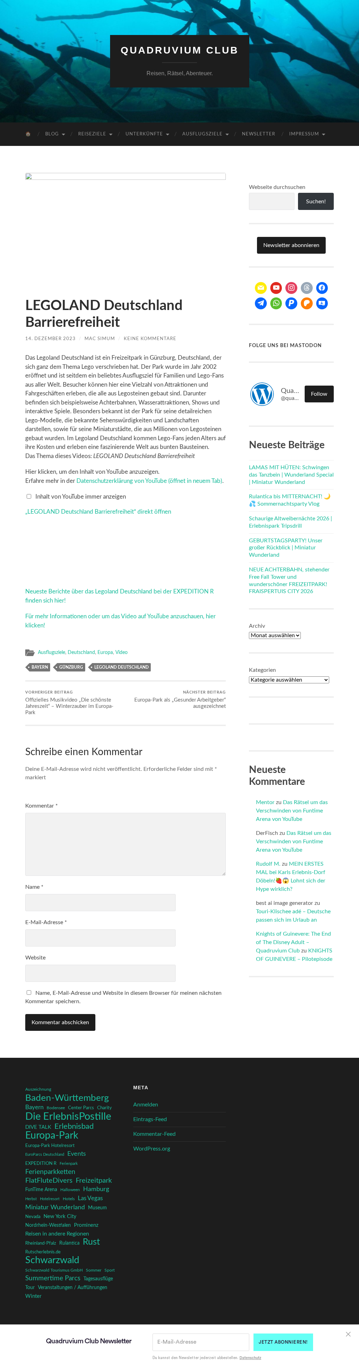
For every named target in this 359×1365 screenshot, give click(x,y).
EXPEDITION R (40, 1163)
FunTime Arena (41, 1189)
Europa (105, 652)
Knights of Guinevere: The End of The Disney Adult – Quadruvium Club (293, 942)
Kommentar (41, 806)
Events (76, 1154)
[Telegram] (261, 303)
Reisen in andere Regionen (57, 1234)
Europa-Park (51, 1136)
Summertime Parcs (52, 1278)
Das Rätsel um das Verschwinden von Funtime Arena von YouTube (292, 811)
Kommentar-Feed (154, 1134)
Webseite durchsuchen (277, 187)
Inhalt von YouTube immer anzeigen (80, 497)
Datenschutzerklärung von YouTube (149, 481)
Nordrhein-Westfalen (48, 1225)
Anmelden (145, 1104)
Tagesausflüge (98, 1278)
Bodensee (56, 1108)
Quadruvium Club (180, 50)
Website (35, 958)
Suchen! (316, 201)
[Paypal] (291, 303)
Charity (104, 1107)
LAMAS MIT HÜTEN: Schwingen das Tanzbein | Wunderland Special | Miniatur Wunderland (291, 475)
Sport (109, 1270)
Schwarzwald (52, 1260)
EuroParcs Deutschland (44, 1154)
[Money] (322, 303)
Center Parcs (81, 1108)
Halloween (70, 1190)
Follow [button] (319, 394)
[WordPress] (306, 303)
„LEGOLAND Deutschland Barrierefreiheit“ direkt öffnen (98, 512)
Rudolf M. (268, 864)
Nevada (32, 1217)
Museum (97, 1207)
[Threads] (306, 288)
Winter (33, 1296)
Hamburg (96, 1189)
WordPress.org (151, 1149)
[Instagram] (291, 288)
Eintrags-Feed (150, 1119)
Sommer (93, 1270)
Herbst (31, 1199)
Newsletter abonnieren (291, 245)
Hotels (69, 1199)
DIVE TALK (38, 1127)
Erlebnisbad (74, 1126)
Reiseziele (92, 134)
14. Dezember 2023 (50, 339)
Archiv (257, 626)
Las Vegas (90, 1198)
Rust (91, 1242)
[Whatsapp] (276, 303)
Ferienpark (69, 1164)
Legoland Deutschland (121, 667)
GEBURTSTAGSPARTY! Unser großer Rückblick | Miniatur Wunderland (286, 548)
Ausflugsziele (202, 134)
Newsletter (258, 134)
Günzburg (71, 667)
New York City (59, 1216)
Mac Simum (99, 339)
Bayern (40, 667)
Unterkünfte (144, 134)
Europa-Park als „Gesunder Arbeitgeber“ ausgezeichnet (180, 699)
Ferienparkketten (50, 1172)
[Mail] (261, 288)
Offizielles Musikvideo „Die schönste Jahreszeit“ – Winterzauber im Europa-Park (69, 703)
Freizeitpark (94, 1180)
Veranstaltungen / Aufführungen (72, 1287)
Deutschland (81, 652)
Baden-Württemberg (67, 1098)
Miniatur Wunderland (55, 1207)
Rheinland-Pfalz (40, 1243)
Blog (52, 134)
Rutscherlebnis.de (43, 1252)
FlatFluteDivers (49, 1180)
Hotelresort (50, 1199)
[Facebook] (322, 288)
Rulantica (69, 1243)
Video (121, 652)
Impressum (304, 134)
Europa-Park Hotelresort (50, 1145)
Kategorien (262, 670)
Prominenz (86, 1225)
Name (34, 887)
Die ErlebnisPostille (68, 1116)
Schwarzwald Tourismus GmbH (54, 1270)
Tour (30, 1287)
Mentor (265, 802)
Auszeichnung (38, 1089)
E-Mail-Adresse (46, 922)
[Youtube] (276, 288)
